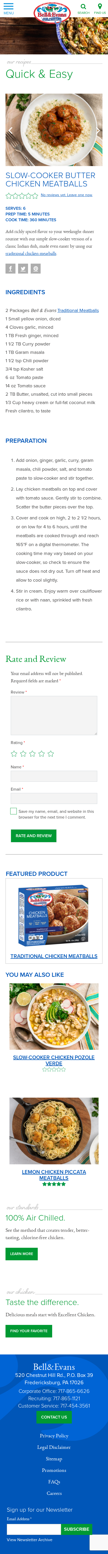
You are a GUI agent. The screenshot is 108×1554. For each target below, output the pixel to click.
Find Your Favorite (28, 1331)
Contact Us (54, 1417)
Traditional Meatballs (78, 310)
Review (19, 692)
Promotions (54, 1470)
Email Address (19, 1519)
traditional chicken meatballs (31, 253)
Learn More (21, 1254)
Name (17, 767)
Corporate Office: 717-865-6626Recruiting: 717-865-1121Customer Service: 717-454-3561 (54, 1398)
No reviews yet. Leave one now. (67, 195)
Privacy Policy (54, 1435)
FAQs (54, 1481)
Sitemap (54, 1458)
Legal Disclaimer (54, 1447)
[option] (54, 130)
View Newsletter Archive (29, 1539)
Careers (54, 1493)
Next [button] (96, 130)
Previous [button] (12, 130)
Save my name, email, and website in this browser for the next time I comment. (56, 814)
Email (17, 789)
